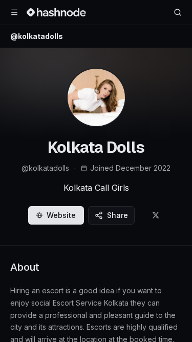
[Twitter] (155, 215)
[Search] (177, 12)
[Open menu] (14, 12)
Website (61, 215)
